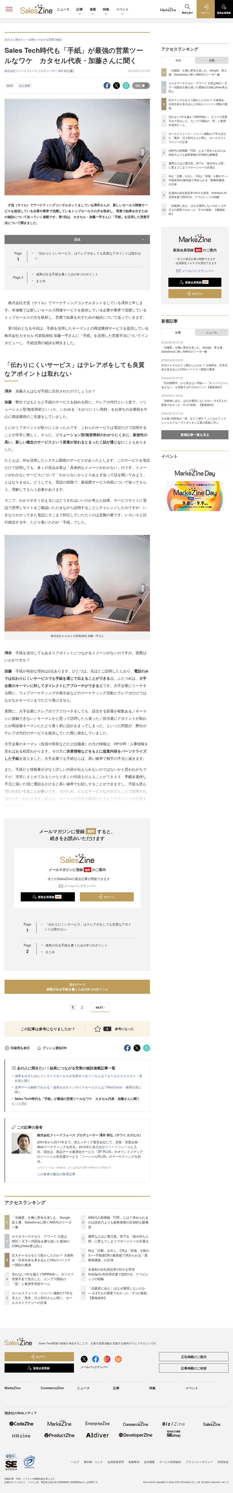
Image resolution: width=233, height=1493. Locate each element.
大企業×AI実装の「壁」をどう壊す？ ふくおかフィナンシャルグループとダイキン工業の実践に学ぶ (193, 420)
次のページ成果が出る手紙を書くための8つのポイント (77, 986)
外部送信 (223, 1462)
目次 (77, 239)
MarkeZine (13, 1388)
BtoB (10, 85)
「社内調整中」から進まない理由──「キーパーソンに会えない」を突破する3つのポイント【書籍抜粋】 (194, 385)
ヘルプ (75, 1462)
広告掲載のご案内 (194, 1356)
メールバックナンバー (80, 885)
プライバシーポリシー (199, 1462)
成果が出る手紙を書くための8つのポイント (67, 274)
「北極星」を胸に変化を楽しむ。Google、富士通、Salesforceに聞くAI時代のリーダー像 (42, 1222)
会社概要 (149, 1462)
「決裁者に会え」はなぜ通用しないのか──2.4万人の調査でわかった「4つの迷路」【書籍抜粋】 (119, 1293)
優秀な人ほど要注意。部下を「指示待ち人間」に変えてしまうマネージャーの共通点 (118, 1238)
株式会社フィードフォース (111, 1147)
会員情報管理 (115, 1462)
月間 (211, 60)
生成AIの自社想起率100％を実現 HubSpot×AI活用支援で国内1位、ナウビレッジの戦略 (118, 1274)
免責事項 (133, 1462)
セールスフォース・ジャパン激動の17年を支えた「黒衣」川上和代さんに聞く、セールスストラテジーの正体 (42, 1298)
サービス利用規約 (170, 1462)
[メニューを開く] (9, 9)
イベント (122, 9)
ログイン (109, 897)
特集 (106, 9)
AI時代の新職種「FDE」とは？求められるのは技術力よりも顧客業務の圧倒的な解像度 (118, 1222)
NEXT (99, 1007)
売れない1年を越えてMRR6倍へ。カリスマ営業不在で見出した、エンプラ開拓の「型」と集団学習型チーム (43, 1279)
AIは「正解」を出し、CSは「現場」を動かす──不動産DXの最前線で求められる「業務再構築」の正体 (118, 1255)
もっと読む (20, 1103)
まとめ (41, 280)
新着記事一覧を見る (195, 434)
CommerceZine (52, 1388)
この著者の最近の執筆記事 (56, 1174)
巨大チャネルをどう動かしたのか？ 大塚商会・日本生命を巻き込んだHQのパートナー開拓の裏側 (42, 1260)
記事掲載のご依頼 (194, 1368)
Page (18, 277)
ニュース (63, 9)
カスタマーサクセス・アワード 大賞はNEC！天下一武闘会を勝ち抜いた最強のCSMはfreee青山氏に (40, 1241)
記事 (79, 9)
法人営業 (24, 85)
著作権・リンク (93, 1462)
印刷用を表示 (20, 1047)
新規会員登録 (49, 897)
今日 (178, 60)
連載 (93, 9)
